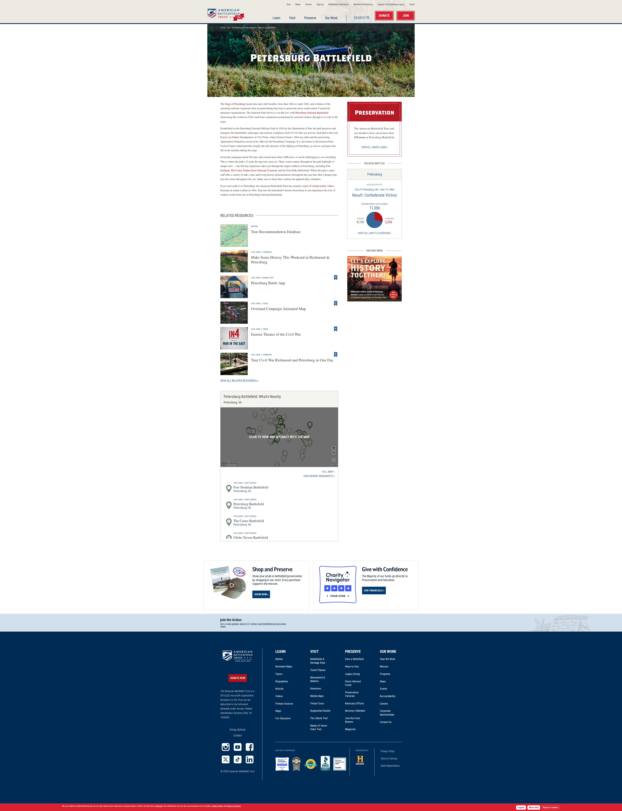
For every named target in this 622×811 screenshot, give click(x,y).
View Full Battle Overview (374, 233)
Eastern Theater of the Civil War (276, 334)
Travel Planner (318, 670)
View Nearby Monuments (319, 476)
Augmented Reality (320, 710)
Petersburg (374, 174)
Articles (279, 688)
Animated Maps (283, 666)
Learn (276, 18)
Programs (385, 674)
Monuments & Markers (317, 679)
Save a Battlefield (354, 659)
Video (265, 303)
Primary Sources (284, 703)
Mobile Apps (317, 696)
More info (534, 807)
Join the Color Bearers (352, 720)
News (298, 4)
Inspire (254, 226)
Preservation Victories (352, 694)
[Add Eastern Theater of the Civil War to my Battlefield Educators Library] (335, 329)
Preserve (310, 18)
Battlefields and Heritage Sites (244, 27)
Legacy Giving (356, 674)
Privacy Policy (388, 751)
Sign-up (320, 4)
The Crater (236, 170)
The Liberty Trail (321, 718)
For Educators (283, 718)
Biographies (281, 681)
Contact (237, 735)
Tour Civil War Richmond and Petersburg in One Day (292, 360)
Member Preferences (363, 4)
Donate (384, 16)
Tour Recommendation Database (276, 231)
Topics (278, 674)
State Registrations (390, 765)
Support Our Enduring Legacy (391, 4)
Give (289, 4)
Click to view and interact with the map (279, 437)
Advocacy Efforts (354, 703)
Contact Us (386, 722)
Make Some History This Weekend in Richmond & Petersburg (290, 259)
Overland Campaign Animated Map (278, 308)
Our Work (331, 18)
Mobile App (268, 277)
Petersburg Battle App (268, 282)
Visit (292, 18)
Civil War (255, 252)
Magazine (350, 729)
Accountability (387, 696)
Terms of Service (389, 758)
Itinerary (267, 252)
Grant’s (236, 137)
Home (229, 13)
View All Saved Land (373, 147)
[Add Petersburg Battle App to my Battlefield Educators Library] (335, 277)
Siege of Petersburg (235, 104)
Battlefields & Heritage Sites (317, 660)
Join (406, 16)
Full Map (327, 471)
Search (359, 18)
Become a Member (355, 710)
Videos (279, 696)
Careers (384, 703)
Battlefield (250, 483)
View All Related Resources (238, 380)
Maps (278, 710)
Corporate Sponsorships (387, 712)
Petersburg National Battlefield (311, 112)
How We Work (387, 659)
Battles (279, 659)
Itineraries (315, 688)
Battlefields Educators (338, 4)
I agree (521, 807)
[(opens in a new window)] (226, 747)
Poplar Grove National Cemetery (260, 170)
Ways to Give (352, 666)
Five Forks (291, 170)
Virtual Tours (317, 703)
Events (308, 4)
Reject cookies (550, 807)
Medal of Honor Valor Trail (320, 727)
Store (412, 4)
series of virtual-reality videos (318, 186)
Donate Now (237, 678)
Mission (384, 666)
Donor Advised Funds (353, 683)
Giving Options (238, 729)
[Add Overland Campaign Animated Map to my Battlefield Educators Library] (335, 303)
